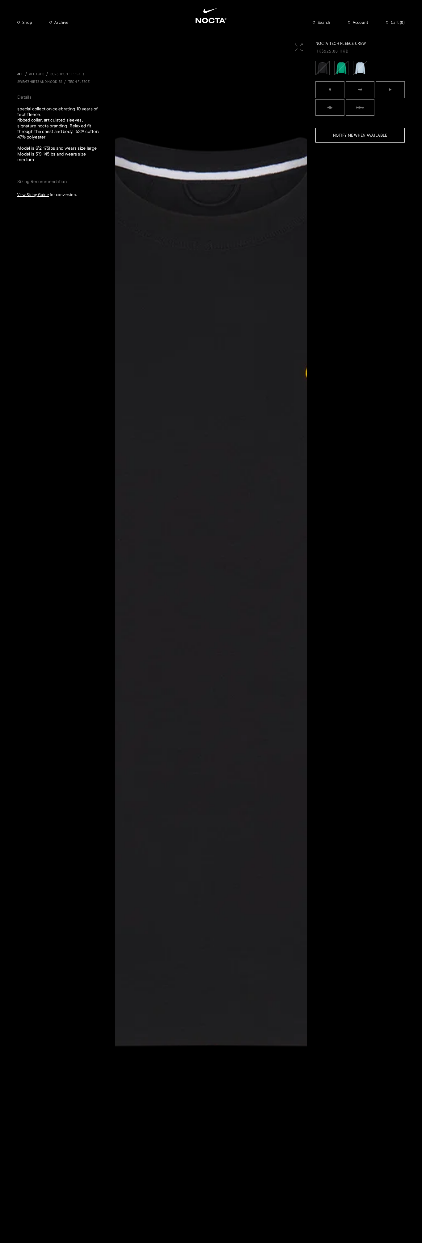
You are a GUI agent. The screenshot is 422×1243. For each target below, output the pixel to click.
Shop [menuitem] (27, 22)
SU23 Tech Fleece (65, 73)
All (20, 73)
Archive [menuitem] (61, 22)
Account (361, 22)
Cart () (398, 22)
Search (324, 22)
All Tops (36, 73)
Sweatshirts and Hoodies (39, 81)
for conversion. (47, 194)
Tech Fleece (79, 81)
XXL (360, 107)
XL (329, 107)
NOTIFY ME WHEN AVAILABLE (360, 135)
